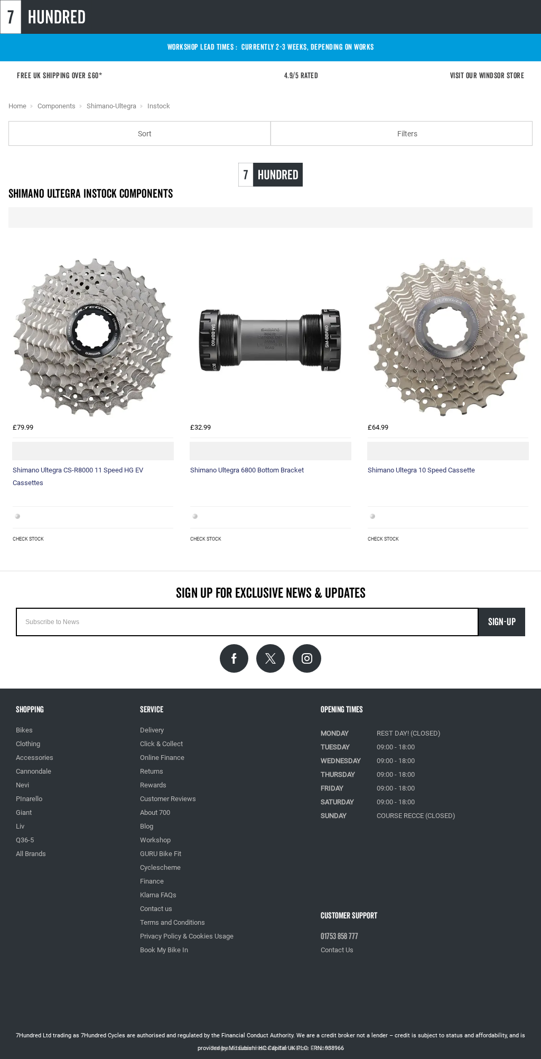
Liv (20, 826)
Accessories (34, 757)
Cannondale (33, 771)
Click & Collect (161, 744)
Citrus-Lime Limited (304, 1048)
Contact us (156, 909)
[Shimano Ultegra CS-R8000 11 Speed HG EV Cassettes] (93, 337)
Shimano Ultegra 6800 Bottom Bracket (247, 470)
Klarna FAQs (158, 895)
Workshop (155, 840)
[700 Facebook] (234, 658)
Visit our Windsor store (487, 76)
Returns (151, 771)
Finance (152, 881)
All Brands (31, 854)
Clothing (28, 744)
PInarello (29, 799)
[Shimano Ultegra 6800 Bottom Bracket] (270, 337)
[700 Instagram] (307, 658)
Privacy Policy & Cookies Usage (187, 936)
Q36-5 (25, 840)
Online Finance (162, 757)
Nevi (22, 785)
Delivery (152, 730)
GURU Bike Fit (160, 854)
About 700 (155, 812)
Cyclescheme (160, 867)
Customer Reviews (168, 799)
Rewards (153, 785)
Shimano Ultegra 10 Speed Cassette (421, 470)
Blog (146, 826)
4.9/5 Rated (304, 76)
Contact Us (337, 950)
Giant (24, 812)
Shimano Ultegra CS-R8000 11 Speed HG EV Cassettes (78, 476)
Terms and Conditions (172, 922)
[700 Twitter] (270, 658)
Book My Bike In (164, 950)
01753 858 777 (339, 936)
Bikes (24, 730)
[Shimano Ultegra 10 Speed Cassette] (448, 337)
